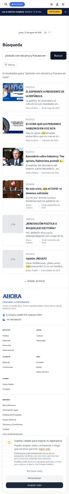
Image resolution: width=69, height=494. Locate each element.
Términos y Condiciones (12, 424)
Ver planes (54, 12)
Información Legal (10, 410)
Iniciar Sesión (8, 384)
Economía (7, 345)
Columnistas (8, 367)
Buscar (58, 55)
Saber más (44, 448)
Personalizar (34, 478)
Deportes (6, 340)
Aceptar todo (34, 485)
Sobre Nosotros (9, 405)
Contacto (6, 389)
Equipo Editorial (9, 419)
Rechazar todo (34, 471)
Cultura (39, 335)
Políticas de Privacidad (12, 415)
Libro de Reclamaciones (12, 434)
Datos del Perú (42, 372)
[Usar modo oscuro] (51, 4)
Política (6, 335)
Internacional (8, 350)
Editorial (6, 362)
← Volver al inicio (34, 281)
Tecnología (40, 340)
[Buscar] (6, 4)
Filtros (11, 64)
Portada (39, 362)
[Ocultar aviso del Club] (65, 12)
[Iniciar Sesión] (57, 4)
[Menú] (63, 4)
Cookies (6, 429)
